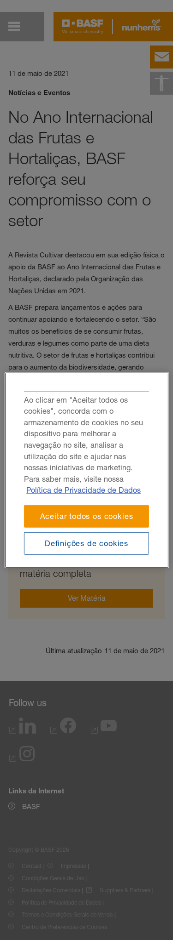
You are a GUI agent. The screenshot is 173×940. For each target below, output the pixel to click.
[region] (86, 470)
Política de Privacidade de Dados (83, 490)
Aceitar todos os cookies (86, 516)
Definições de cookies (86, 542)
